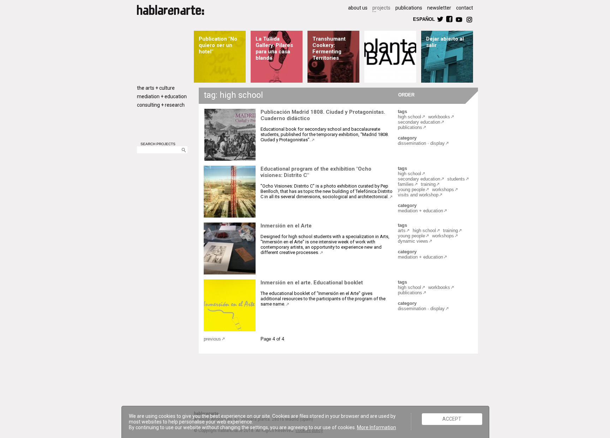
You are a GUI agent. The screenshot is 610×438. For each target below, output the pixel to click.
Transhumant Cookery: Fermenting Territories (329, 48)
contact (464, 8)
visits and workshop (418, 194)
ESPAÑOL (423, 19)
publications (408, 8)
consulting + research (161, 105)
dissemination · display (421, 143)
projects (381, 8)
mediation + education (162, 96)
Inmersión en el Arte (286, 226)
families (406, 184)
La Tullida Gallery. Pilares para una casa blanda (274, 48)
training (428, 184)
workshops (443, 189)
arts (402, 230)
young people (411, 189)
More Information (376, 427)
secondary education (419, 122)
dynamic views (413, 241)
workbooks (439, 116)
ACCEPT (451, 419)
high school (409, 116)
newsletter (439, 8)
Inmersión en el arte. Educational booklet (312, 282)
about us (357, 8)
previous (212, 339)
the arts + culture (156, 88)
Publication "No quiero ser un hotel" (218, 45)
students (456, 179)
